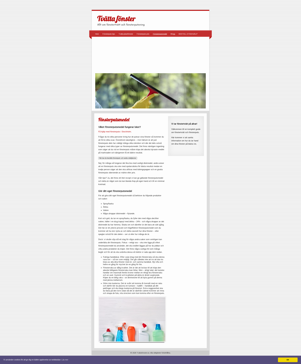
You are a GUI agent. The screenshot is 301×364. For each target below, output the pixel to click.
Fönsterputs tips (108, 34)
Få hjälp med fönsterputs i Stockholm (114, 131)
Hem (97, 34)
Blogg (172, 34)
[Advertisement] (150, 54)
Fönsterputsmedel (160, 34)
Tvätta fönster (116, 18)
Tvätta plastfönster (126, 34)
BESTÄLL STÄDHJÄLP (188, 34)
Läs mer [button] (64, 360)
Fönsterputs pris (143, 34)
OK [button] (288, 360)
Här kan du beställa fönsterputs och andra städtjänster (117, 158)
